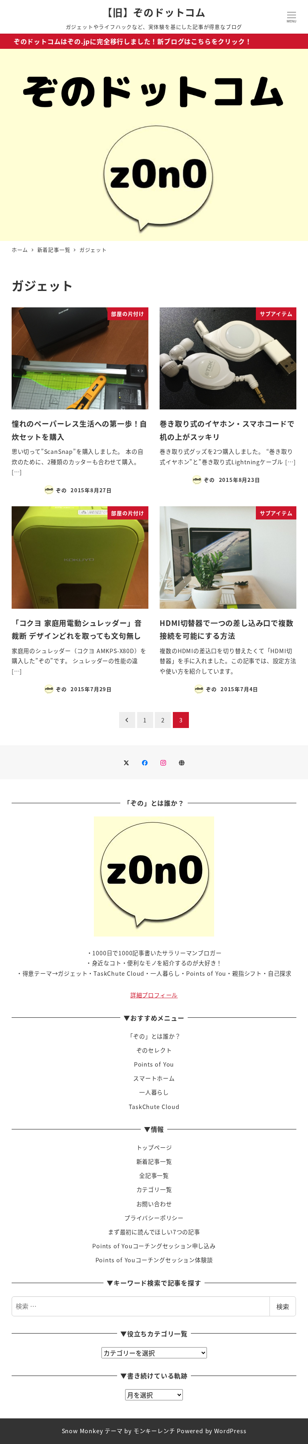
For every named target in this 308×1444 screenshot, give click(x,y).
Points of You (154, 1064)
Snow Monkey (82, 1431)
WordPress (230, 1431)
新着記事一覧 (154, 1161)
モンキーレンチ (154, 1431)
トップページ (154, 1147)
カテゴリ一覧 (154, 1189)
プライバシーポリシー (154, 1218)
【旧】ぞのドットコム (154, 12)
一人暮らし (154, 1092)
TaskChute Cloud (154, 1107)
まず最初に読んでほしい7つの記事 (154, 1232)
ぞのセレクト (154, 1050)
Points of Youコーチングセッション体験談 (154, 1260)
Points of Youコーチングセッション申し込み (154, 1246)
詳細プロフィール (154, 995)
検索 (282, 1306)
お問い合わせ (154, 1204)
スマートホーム (154, 1078)
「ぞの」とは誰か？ (153, 1036)
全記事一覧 (154, 1175)
